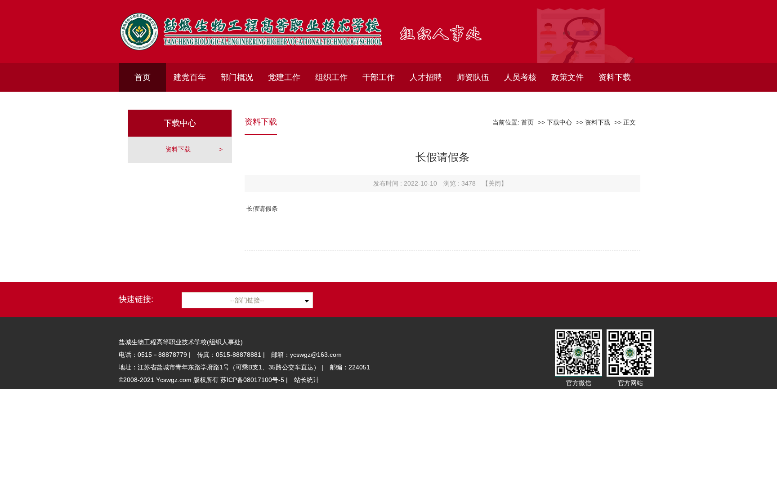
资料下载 (614, 77)
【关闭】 (494, 183)
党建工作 (284, 77)
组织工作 (331, 77)
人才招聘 (426, 77)
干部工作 (378, 77)
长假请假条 (261, 208)
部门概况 (237, 77)
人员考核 (520, 77)
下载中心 (559, 122)
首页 (142, 77)
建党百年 (190, 77)
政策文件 (567, 77)
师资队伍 (473, 77)
